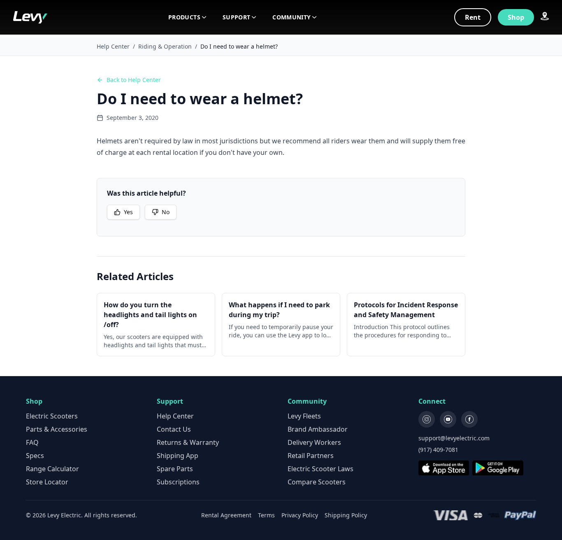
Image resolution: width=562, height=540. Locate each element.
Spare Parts (175, 468)
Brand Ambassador (318, 429)
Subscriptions (178, 481)
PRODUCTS (184, 17)
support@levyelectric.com (454, 438)
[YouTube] (448, 419)
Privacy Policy (299, 515)
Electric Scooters (52, 416)
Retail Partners (311, 455)
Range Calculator (52, 468)
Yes (128, 212)
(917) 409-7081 (438, 450)
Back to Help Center (134, 80)
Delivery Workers (314, 442)
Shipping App (177, 455)
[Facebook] (469, 419)
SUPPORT (236, 17)
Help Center (113, 46)
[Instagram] (426, 419)
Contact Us (174, 429)
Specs (35, 455)
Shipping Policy (346, 515)
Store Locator (47, 481)
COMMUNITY (291, 17)
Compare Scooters (317, 481)
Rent (473, 17)
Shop (516, 17)
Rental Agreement (226, 515)
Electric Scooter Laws (320, 468)
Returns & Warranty (188, 442)
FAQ (32, 442)
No (166, 212)
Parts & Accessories (56, 429)
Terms (266, 515)
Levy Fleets (304, 416)
